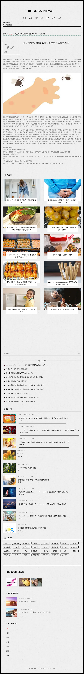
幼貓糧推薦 (6, 22)
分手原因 (26, 547)
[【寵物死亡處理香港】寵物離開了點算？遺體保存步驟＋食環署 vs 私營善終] (9, 443)
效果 (16, 555)
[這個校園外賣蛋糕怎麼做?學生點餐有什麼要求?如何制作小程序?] (21, 217)
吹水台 (19, 457)
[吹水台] (9, 455)
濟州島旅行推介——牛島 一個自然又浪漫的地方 (35, 612)
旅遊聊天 (65, 543)
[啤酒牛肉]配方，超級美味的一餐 (63, 309)
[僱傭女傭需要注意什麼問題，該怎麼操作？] (21, 299)
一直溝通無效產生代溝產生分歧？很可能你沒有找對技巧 (25, 385)
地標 (64, 551)
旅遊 (42, 18)
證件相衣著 (65, 547)
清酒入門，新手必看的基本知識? (17, 369)
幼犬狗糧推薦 (7, 25)
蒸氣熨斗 (36, 551)
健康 (30, 18)
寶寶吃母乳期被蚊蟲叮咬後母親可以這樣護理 (30, 34)
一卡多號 (45, 551)
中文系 (16, 547)
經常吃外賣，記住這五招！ (62, 255)
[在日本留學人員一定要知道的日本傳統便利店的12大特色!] (21, 245)
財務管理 (16, 551)
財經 (59, 18)
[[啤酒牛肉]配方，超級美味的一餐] (62, 299)
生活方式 (55, 543)
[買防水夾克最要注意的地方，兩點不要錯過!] (21, 190)
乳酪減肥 (16, 543)
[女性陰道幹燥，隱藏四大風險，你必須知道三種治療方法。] (62, 190)
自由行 (26, 555)
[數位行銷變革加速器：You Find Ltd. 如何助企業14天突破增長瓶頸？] (9, 504)
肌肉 (26, 551)
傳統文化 (7, 555)
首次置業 (26, 543)
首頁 (24, 18)
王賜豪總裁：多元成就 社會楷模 (17, 393)
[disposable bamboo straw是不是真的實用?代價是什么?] (62, 272)
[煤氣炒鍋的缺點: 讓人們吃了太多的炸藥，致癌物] (62, 217)
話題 (53, 18)
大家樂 (7, 543)
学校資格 (36, 555)
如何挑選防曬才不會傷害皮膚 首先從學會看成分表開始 (24, 377)
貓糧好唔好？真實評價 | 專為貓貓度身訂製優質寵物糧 (24, 389)
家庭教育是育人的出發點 (27, 601)
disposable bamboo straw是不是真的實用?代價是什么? (25, 365)
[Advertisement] (42, 334)
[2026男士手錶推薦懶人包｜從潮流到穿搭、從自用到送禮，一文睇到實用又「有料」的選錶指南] (9, 430)
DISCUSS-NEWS (40, 11)
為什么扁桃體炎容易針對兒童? (16, 381)
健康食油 (7, 551)
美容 (47, 18)
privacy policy (52, 668)
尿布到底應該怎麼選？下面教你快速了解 (20, 373)
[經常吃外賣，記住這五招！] (62, 245)
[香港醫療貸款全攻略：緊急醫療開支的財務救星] (9, 480)
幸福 (35, 543)
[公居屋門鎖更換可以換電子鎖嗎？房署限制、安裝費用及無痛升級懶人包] (9, 418)
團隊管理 (55, 547)
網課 (74, 543)
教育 (36, 18)
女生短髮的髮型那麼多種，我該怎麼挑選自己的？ (23, 397)
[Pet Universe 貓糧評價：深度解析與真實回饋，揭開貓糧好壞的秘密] (9, 516)
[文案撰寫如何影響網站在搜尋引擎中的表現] (9, 528)
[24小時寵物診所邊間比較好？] (9, 468)
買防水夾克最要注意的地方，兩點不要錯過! (21, 401)
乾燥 (45, 547)
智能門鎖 (55, 555)
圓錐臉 (35, 547)
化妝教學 (65, 555)
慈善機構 (7, 547)
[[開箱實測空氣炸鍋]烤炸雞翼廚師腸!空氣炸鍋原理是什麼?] (21, 272)
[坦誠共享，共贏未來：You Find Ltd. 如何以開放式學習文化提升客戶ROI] (9, 492)
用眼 (74, 551)
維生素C (45, 555)
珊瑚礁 (55, 551)
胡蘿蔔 (45, 543)
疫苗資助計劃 (74, 547)
